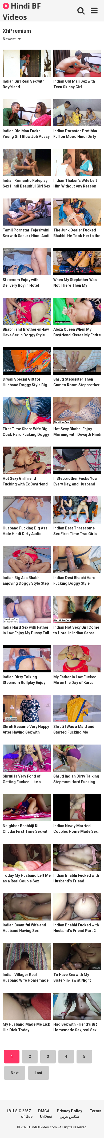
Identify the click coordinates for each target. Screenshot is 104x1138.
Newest (9, 39)
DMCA (43, 1111)
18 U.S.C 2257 (18, 1111)
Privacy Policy (69, 1111)
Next (15, 1073)
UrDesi (46, 1116)
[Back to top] (94, 1127)
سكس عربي (69, 1116)
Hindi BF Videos (22, 11)
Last (38, 1073)
